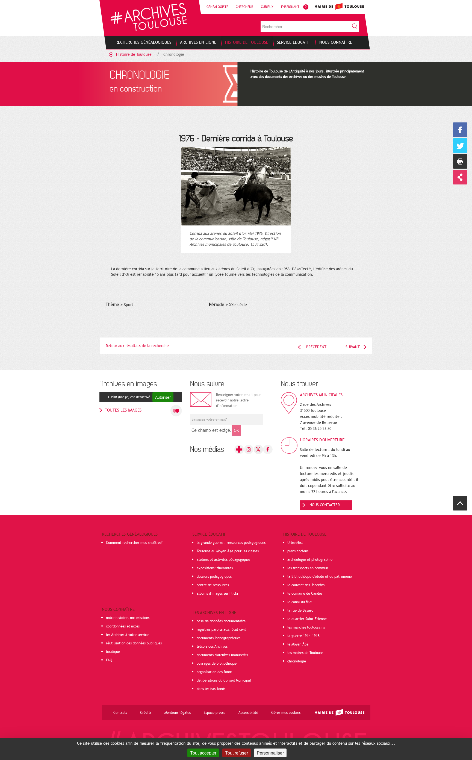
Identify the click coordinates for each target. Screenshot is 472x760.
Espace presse (214, 713)
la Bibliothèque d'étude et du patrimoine (319, 576)
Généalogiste (217, 7)
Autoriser (163, 397)
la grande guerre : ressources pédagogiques (231, 543)
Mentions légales (177, 713)
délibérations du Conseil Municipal (224, 680)
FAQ (109, 660)
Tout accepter (203, 753)
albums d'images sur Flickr (217, 593)
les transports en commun (307, 568)
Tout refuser (236, 753)
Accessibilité (248, 713)
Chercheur (244, 7)
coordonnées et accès (123, 626)
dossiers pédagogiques (214, 576)
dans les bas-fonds (211, 689)
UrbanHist (295, 543)
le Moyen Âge (297, 644)
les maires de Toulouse (305, 653)
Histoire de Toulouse (134, 54)
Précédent (316, 347)
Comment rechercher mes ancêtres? (134, 543)
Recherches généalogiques (130, 534)
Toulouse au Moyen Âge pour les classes (228, 551)
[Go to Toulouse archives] (148, 17)
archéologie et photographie (309, 559)
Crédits (145, 713)
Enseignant (290, 7)
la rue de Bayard (300, 610)
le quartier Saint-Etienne (307, 619)
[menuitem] (143, 42)
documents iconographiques (218, 638)
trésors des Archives (212, 646)
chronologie (296, 661)
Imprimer (460, 161)
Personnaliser (270, 753)
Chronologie (173, 54)
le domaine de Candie (304, 593)
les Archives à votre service (127, 635)
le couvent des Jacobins (305, 585)
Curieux (267, 7)
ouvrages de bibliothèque (217, 663)
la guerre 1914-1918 (303, 636)
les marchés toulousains (306, 627)
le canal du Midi (299, 602)
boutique (113, 652)
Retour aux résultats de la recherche (137, 346)
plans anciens (297, 551)
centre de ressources (213, 585)
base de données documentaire (221, 621)
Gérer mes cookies (285, 713)
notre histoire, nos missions (127, 618)
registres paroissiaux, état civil (221, 629)
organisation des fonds (214, 672)
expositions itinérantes (215, 568)
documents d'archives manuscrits (222, 655)
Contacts (120, 713)
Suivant (353, 347)
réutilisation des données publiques (134, 643)
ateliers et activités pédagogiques (223, 559)
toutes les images (123, 410)
